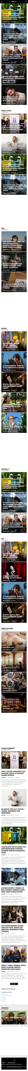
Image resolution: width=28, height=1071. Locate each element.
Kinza (4, 997)
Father (4, 1001)
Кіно (2, 933)
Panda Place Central (7, 995)
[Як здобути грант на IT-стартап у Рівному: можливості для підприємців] (14, 144)
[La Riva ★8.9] (14, 662)
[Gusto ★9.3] (14, 682)
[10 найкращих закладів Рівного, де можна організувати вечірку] (14, 341)
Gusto (4, 999)
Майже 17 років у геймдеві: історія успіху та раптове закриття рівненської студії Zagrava (13, 967)
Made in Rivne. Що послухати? (14, 1017)
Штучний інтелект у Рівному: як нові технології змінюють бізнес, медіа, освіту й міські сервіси (13, 890)
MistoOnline (19, 1064)
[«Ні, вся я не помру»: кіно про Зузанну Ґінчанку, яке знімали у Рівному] (14, 282)
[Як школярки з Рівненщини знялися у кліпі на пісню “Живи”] (14, 402)
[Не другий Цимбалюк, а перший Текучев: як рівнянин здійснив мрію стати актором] (14, 95)
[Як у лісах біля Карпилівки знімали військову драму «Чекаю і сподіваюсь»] (14, 262)
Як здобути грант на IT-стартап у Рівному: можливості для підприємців (12, 811)
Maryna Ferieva (10, 777)
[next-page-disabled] (24, 1013)
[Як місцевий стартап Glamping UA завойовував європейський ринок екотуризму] (14, 74)
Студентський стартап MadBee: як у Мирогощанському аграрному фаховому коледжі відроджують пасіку (13, 850)
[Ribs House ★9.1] (14, 703)
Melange (4, 994)
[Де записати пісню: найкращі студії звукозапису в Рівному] (14, 362)
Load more (13, 983)
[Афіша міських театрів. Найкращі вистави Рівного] (14, 572)
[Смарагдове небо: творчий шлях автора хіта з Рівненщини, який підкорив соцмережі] (14, 423)
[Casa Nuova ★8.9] (14, 641)
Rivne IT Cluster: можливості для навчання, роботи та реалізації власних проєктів (13, 773)
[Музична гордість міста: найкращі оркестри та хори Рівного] (14, 382)
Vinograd (5, 998)
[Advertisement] (14, 212)
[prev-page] (22, 1013)
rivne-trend (6, 933)
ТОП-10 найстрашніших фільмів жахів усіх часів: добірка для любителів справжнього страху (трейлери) (12, 928)
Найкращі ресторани (6, 992)
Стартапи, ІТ (3, 777)
